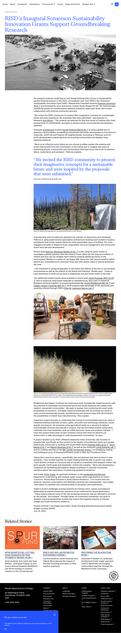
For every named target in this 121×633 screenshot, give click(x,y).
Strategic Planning (68, 596)
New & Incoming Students (106, 602)
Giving (60, 4)
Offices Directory (49, 593)
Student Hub (88, 4)
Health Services (106, 598)
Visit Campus (47, 596)
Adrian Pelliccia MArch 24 (74, 130)
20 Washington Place (14, 593)
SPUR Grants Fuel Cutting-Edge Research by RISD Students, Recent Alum (20, 555)
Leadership (66, 591)
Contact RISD (48, 591)
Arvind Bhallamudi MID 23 (96, 283)
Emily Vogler (49, 474)
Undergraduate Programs (87, 592)
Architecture (48, 130)
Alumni (45, 608)
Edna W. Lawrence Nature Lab (78, 288)
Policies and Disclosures (105, 609)
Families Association (50, 610)
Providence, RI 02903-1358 (17, 595)
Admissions (34, 4)
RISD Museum (105, 619)
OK (5, 629)
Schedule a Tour (48, 598)
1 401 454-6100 (12, 602)
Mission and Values (68, 593)
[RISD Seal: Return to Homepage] (114, 580)
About (12, 4)
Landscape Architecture (94, 474)
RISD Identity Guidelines (105, 615)
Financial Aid (47, 4)
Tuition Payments (107, 624)
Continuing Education (89, 598)
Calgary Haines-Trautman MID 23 (49, 286)
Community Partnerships (47, 602)
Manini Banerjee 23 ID (61, 447)
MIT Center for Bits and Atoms (77, 450)
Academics (22, 4)
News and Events (72, 4)
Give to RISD (105, 596)
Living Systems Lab (105, 447)
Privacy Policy (105, 612)
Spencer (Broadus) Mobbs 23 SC (60, 252)
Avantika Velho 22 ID (96, 445)
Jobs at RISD (47, 605)
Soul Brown (48, 120)
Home (4, 4)
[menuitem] (4, 4)
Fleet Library (86, 606)
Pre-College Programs (89, 602)
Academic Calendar (107, 591)
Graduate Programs (88, 595)
